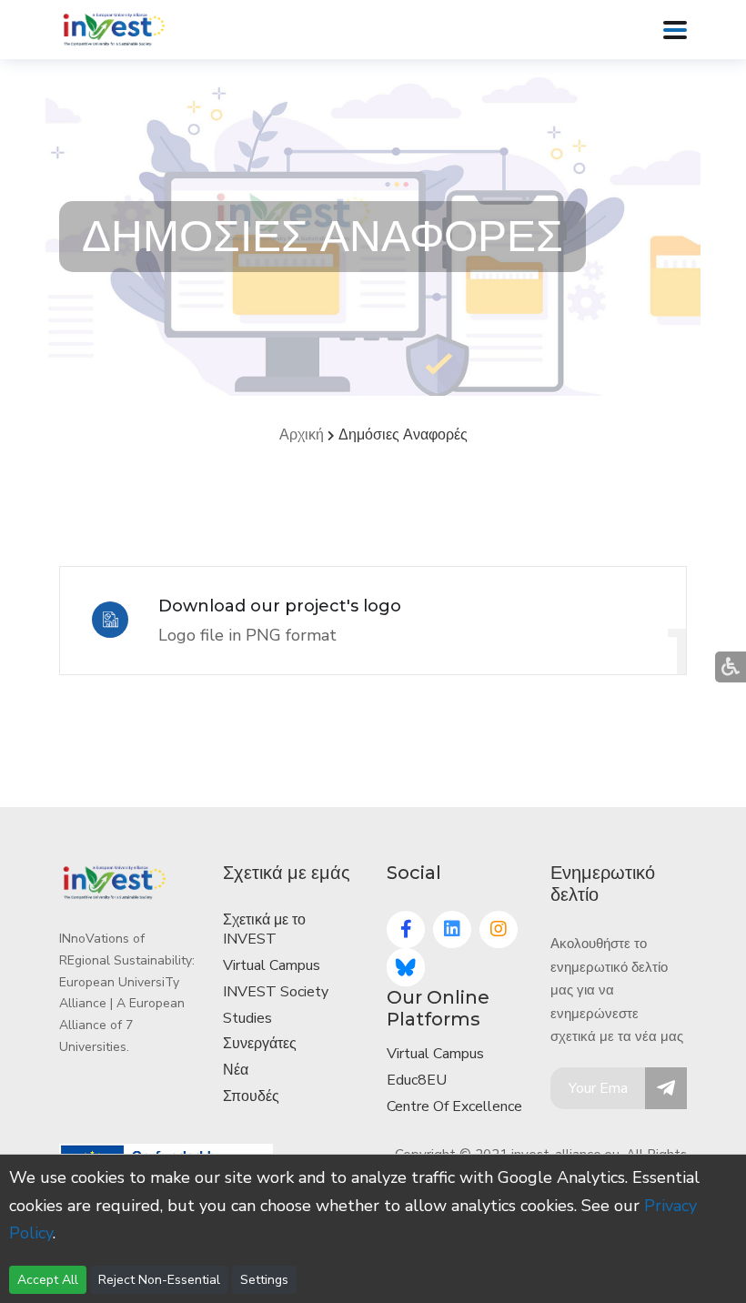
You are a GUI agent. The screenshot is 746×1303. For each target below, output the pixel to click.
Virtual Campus (271, 965)
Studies (247, 1018)
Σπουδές (251, 1096)
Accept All (47, 1279)
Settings (264, 1279)
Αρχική (301, 435)
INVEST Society (275, 992)
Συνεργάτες (260, 1044)
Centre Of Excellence (454, 1106)
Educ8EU (417, 1080)
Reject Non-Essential (159, 1279)
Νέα (235, 1070)
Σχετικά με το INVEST (264, 929)
